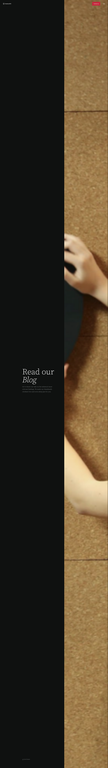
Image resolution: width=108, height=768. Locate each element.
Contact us (96, 3)
